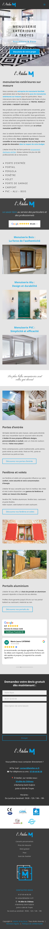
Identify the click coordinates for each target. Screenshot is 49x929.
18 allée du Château (25, 781)
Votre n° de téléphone (24, 698)
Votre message (24, 718)
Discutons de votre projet (24, 51)
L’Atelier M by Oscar (20, 921)
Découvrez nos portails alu (17, 609)
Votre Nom (24, 692)
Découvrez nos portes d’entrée (19, 461)
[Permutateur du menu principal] (44, 4)
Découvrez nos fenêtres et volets (20, 511)
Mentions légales (12, 924)
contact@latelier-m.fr (29, 768)
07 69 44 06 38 (36, 771)
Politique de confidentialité (32, 924)
